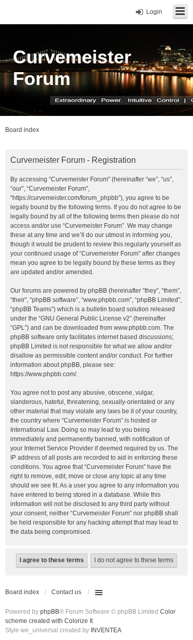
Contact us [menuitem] (66, 592)
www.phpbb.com (137, 327)
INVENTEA (106, 630)
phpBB (49, 611)
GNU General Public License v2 (85, 318)
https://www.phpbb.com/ (43, 374)
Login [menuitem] (154, 11)
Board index (22, 592)
